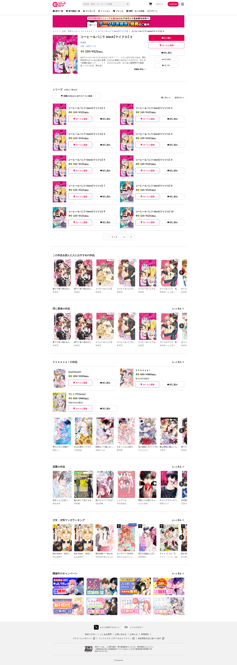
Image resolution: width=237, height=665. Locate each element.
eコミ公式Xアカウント (107, 628)
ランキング (90, 11)
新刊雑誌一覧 (74, 11)
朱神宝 (83, 42)
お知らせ (134, 634)
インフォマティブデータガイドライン (115, 638)
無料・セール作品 (136, 11)
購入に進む (166, 38)
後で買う (167, 65)
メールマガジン (136, 627)
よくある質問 (106, 634)
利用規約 (145, 634)
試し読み (168, 53)
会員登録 (173, 4)
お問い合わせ (120, 634)
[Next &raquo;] (131, 237)
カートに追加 (168, 45)
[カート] (150, 4)
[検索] (127, 4)
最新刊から (179, 97)
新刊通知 (167, 59)
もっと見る (177, 309)
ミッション (105, 11)
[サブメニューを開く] (182, 4)
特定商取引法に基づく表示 (151, 638)
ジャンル (119, 11)
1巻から (167, 97)
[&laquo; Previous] (106, 237)
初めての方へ (91, 634)
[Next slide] (181, 272)
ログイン (160, 4)
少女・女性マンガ (88, 46)
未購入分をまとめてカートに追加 (77, 96)
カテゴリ (151, 11)
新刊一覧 (59, 11)
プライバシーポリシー (84, 638)
